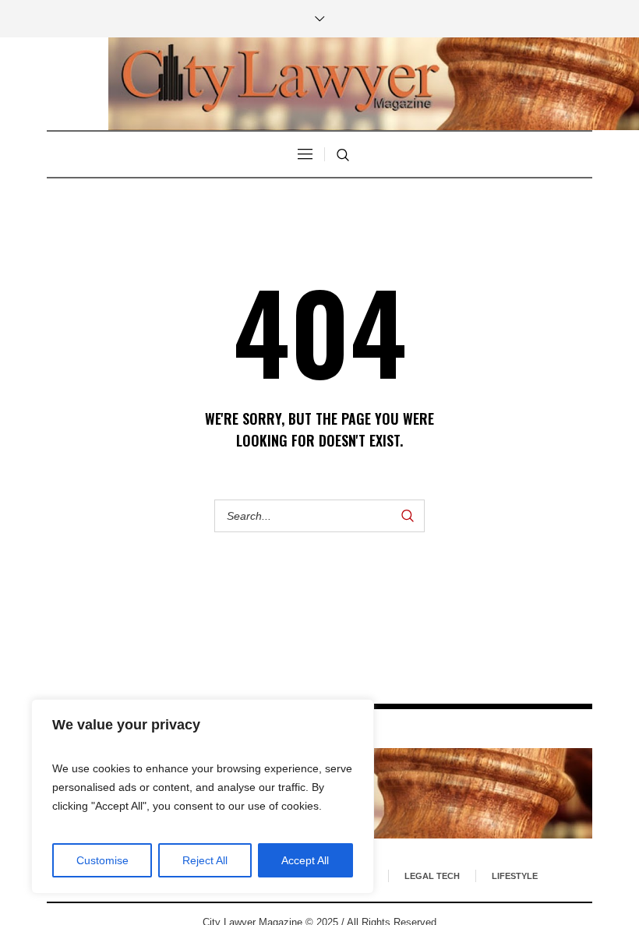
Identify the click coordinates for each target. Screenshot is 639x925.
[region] (202, 796)
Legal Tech (432, 876)
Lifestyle (515, 876)
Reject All (205, 860)
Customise (102, 860)
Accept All (305, 860)
